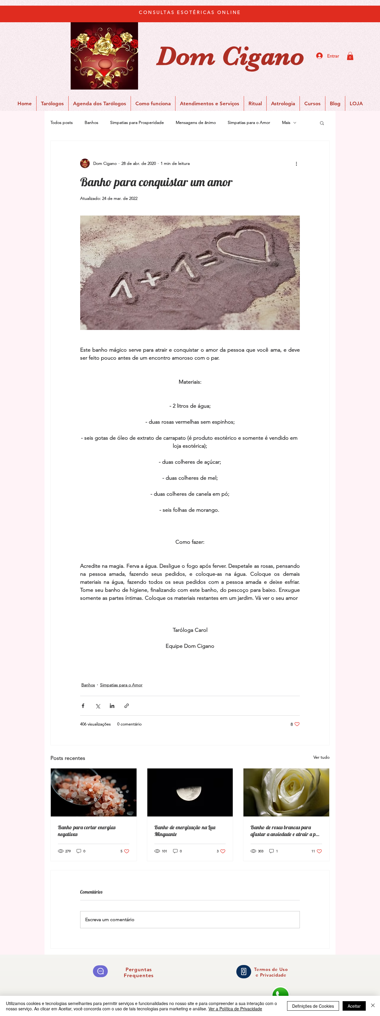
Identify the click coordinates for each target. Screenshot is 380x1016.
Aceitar (354, 1006)
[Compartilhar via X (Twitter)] (97, 706)
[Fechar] (372, 1006)
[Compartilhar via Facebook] (83, 706)
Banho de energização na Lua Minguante (184, 831)
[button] (350, 56)
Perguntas (139, 969)
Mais (286, 122)
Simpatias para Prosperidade (137, 122)
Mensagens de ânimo (196, 122)
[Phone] (243, 971)
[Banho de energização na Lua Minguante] (190, 792)
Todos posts (61, 122)
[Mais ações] (296, 163)
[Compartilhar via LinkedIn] (112, 706)
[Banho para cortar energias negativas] (94, 792)
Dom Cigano (230, 56)
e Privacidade (271, 975)
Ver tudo (322, 757)
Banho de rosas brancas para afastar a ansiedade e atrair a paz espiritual (285, 831)
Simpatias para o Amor (249, 122)
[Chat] (100, 971)
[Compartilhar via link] (126, 706)
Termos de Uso (271, 969)
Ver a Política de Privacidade (235, 1009)
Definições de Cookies (313, 1006)
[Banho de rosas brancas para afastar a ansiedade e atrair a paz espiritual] (286, 792)
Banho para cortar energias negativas (86, 831)
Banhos (91, 122)
